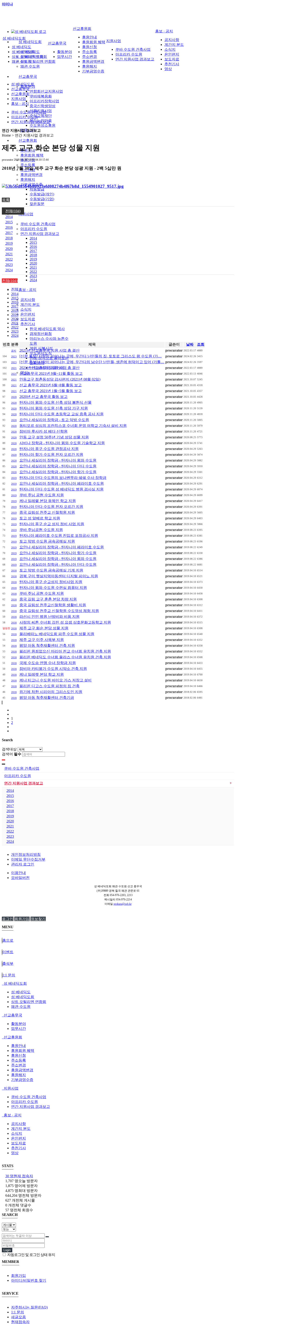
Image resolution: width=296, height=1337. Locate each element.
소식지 (25, 309)
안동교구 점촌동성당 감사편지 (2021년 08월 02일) (59, 379)
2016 (33, 247)
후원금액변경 (31, 175)
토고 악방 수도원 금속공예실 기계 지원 (51, 570)
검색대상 (9, 749)
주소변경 (89, 57)
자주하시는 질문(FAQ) (29, 1307)
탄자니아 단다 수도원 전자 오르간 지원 (51, 507)
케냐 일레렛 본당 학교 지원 (41, 674)
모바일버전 (20, 878)
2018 (33, 255)
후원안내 (89, 37)
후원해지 (27, 179)
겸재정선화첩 (41, 334)
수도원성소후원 (43, 125)
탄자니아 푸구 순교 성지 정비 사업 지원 (51, 524)
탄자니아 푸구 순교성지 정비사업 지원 (50, 582)
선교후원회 (27, 140)
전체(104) (13, 211)
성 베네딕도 (21, 47)
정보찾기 (38, 919)
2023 (33, 276)
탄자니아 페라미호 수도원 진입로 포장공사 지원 (58, 535)
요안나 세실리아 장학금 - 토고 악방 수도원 (54, 420)
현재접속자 (20, 1322)
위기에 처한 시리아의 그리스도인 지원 (50, 692)
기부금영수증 (93, 71)
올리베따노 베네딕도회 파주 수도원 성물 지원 (56, 634)
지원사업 (25, 214)
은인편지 (27, 314)
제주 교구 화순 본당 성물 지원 (43, 628)
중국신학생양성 (43, 106)
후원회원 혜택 (31, 155)
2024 (33, 280)
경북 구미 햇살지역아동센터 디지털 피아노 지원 (58, 576)
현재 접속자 (19, 1176)
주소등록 (27, 165)
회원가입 (22, 919)
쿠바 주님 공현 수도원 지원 (41, 495)
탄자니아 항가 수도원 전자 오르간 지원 (51, 454)
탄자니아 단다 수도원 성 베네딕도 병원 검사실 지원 (61, 489)
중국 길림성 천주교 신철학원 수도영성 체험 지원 (59, 611)
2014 (33, 238)
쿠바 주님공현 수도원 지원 (41, 530)
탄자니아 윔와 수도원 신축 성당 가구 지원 (53, 408)
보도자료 (27, 319)
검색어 (11, 754)
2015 (33, 242)
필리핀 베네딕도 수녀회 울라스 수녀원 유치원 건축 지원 (65, 657)
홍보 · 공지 (27, 290)
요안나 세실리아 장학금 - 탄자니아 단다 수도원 (57, 466)
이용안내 (18, 873)
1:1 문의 (17, 1312)
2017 (33, 251)
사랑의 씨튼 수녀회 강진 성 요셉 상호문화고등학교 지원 (65, 622)
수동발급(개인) (42, 194)
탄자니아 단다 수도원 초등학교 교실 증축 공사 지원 (61, 414)
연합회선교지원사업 (46, 91)
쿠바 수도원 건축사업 (38, 224)
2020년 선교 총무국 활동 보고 (43, 397)
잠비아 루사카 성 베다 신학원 (43, 431)
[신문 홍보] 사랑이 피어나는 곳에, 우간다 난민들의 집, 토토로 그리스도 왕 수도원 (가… (90, 356)
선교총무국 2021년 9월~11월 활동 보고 (51, 373)
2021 (33, 267)
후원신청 (89, 47)
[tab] (148, 983)
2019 (33, 259)
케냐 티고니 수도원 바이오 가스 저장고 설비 (55, 680)
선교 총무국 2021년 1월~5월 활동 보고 (50, 391)
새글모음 (18, 1317)
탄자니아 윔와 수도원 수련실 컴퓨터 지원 (53, 588)
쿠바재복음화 (41, 96)
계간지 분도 (30, 304)
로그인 (7, 919)
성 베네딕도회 (30, 42)
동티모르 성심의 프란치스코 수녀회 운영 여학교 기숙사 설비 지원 (73, 426)
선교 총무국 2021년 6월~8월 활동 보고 (50, 385)
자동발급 (37, 189)
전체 (14, 289)
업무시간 (64, 57)
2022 (33, 272)
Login (7, 1250)
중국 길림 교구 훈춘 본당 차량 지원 (48, 599)
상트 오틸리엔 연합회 (38, 61)
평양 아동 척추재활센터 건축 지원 (47, 645)
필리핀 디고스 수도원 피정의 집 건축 (49, 686)
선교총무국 (27, 76)
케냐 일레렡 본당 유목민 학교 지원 (47, 501)
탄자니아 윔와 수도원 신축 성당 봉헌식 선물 (55, 402)
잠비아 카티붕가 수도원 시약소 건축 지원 (53, 669)
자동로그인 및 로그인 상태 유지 (30, 1255)
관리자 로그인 (22, 864)
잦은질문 (37, 204)
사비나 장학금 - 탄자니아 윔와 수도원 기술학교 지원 (62, 443)
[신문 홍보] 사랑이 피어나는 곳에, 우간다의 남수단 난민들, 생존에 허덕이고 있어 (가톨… (91, 362)
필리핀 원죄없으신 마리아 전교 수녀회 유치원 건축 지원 (65, 651)
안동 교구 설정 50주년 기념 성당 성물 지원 (54, 437)
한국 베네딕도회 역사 (47, 329)
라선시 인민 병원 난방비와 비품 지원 (49, 617)
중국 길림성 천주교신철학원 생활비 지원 (52, 605)
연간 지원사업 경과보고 (39, 234)
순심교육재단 (41, 116)
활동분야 (64, 52)
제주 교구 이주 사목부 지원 (41, 640)
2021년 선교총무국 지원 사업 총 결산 (49, 350)
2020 (33, 263)
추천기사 (27, 324)
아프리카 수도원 (33, 229)
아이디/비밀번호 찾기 (28, 1280)
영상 (168, 69)
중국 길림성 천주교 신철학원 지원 (47, 512)
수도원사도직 (41, 353)
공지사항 (27, 300)
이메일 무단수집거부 (28, 859)
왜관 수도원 (30, 66)
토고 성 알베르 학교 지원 (39, 518)
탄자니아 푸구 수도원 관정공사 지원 (49, 449)
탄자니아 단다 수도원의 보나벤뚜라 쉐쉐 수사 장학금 (62, 478)
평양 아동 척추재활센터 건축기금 (46, 698)
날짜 (190, 344)
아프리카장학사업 (44, 101)
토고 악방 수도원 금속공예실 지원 (47, 541)
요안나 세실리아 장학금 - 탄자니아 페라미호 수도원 (61, 483)
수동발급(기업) (42, 199)
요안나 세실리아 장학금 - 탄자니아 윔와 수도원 (57, 460)
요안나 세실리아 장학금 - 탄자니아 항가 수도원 (57, 472)
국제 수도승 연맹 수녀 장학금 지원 (47, 663)
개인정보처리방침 (26, 854)
